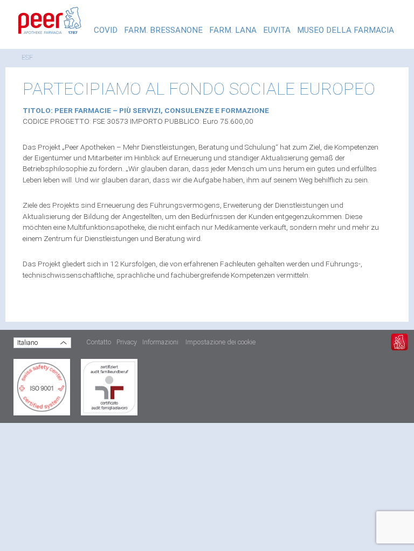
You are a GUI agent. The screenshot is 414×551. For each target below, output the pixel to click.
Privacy (126, 342)
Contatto (98, 342)
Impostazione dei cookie (220, 342)
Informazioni (160, 342)
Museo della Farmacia (345, 30)
